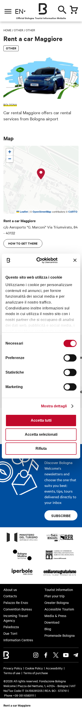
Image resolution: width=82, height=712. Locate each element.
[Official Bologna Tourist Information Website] (42, 9)
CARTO (72, 211)
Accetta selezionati (41, 434)
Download (51, 622)
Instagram (35, 655)
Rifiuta (41, 448)
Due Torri (10, 633)
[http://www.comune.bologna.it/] (22, 576)
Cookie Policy (34, 668)
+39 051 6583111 (24, 695)
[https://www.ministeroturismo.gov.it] (22, 541)
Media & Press (55, 615)
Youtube (66, 655)
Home (7, 30)
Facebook (46, 655)
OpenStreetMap (42, 211)
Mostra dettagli (54, 406)
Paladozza (11, 627)
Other (18, 30)
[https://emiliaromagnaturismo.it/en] (59, 576)
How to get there (23, 243)
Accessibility (54, 668)
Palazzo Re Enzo (15, 602)
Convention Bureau (17, 609)
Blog (47, 629)
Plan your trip (54, 596)
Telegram (76, 655)
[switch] (70, 358)
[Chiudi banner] (75, 260)
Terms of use (11, 673)
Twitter (56, 655)
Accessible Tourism (59, 609)
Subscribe (61, 515)
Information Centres (18, 640)
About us (10, 589)
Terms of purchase (35, 673)
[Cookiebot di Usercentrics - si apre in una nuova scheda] (41, 260)
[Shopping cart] (74, 10)
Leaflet (23, 211)
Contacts (10, 596)
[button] (41, 174)
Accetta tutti (41, 420)
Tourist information (58, 589)
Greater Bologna (56, 602)
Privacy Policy (12, 668)
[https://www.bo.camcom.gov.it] (60, 558)
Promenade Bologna (59, 635)
